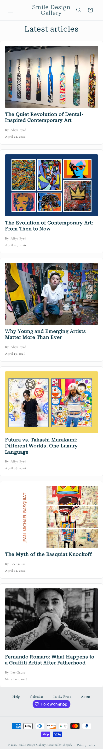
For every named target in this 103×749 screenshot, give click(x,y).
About (85, 697)
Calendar (36, 697)
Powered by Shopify (59, 745)
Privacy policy (86, 745)
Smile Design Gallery (32, 745)
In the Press (62, 697)
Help (16, 697)
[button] (10, 10)
